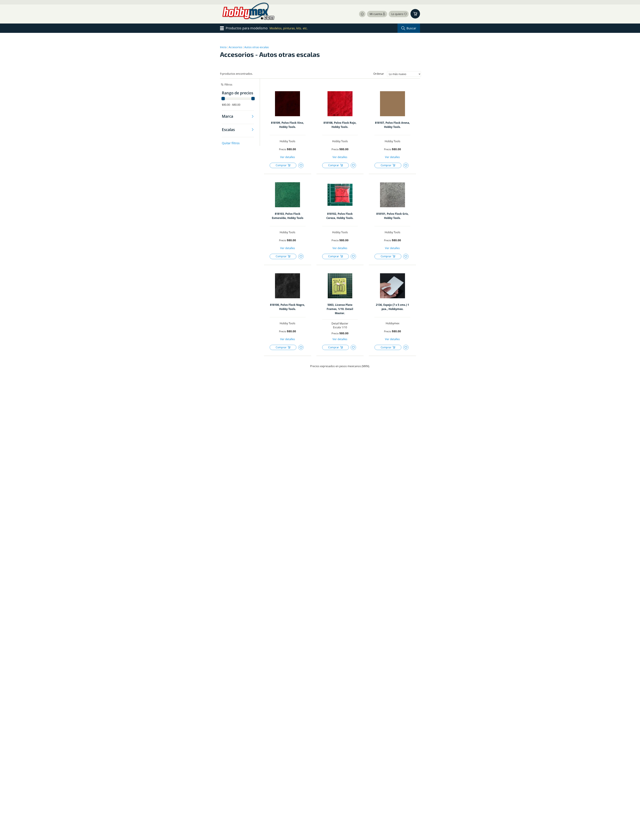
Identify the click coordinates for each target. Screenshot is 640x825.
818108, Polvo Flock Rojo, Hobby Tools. (340, 125)
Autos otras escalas (256, 47)
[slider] (223, 98)
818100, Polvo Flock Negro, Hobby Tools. (287, 307)
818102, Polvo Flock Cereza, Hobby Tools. (340, 216)
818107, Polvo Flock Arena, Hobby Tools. (392, 125)
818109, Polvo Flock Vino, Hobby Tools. (287, 125)
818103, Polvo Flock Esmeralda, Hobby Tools (287, 216)
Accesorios (235, 47)
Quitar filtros (231, 143)
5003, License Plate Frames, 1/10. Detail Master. (340, 309)
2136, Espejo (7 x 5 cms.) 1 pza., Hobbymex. (392, 307)
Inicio (223, 47)
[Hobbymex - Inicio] (249, 14)
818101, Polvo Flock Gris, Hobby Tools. (392, 216)
